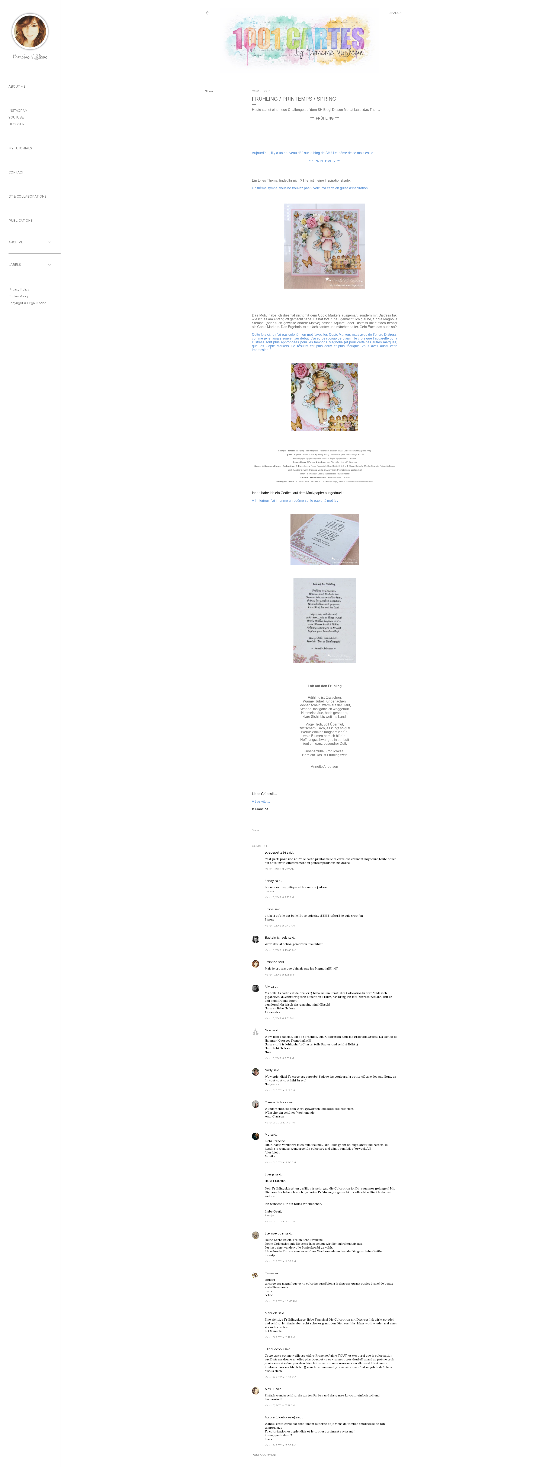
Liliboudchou (274, 1349)
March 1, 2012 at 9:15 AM (279, 897)
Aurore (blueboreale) (280, 1417)
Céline (269, 1273)
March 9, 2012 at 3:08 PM (280, 1445)
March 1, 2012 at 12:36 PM (280, 974)
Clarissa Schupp (276, 1102)
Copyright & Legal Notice (27, 303)
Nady (269, 1070)
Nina (268, 1030)
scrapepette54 (275, 852)
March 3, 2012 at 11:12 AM (280, 1337)
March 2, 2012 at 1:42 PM (280, 1122)
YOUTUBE (16, 117)
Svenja (269, 1174)
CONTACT (16, 172)
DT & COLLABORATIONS (27, 196)
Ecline (269, 909)
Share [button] (209, 91)
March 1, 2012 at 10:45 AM (280, 950)
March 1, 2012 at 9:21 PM (279, 1018)
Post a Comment (264, 1454)
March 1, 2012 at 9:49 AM (280, 925)
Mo (267, 1134)
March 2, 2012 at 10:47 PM (281, 1301)
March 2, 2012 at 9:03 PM (280, 1261)
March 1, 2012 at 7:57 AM (280, 868)
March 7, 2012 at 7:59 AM (280, 1405)
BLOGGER (17, 124)
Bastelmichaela (276, 937)
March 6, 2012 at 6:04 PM (280, 1377)
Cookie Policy (19, 296)
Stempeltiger (275, 1233)
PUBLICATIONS (21, 221)
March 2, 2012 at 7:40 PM (280, 1221)
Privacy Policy (19, 289)
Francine (271, 962)
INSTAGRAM (18, 111)
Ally (267, 987)
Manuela (271, 1313)
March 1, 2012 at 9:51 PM (279, 1058)
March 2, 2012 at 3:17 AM (280, 1090)
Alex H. (270, 1389)
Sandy (269, 881)
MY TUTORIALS (20, 148)
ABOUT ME (17, 86)
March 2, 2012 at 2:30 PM (280, 1162)
